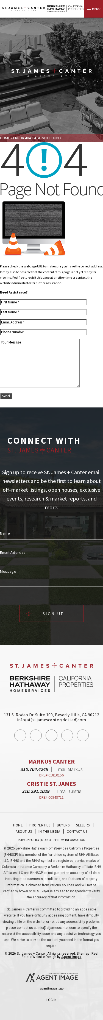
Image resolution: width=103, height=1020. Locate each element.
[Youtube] (67, 735)
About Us (24, 831)
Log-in (51, 1000)
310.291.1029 (35, 791)
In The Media (49, 831)
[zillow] (83, 735)
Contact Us (77, 831)
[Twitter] (51, 735)
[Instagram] (36, 735)
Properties (39, 825)
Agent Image (71, 957)
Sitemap (83, 953)
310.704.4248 (34, 769)
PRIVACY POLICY (28, 840)
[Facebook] (20, 735)
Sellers (83, 825)
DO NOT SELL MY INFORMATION (63, 840)
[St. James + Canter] (51, 73)
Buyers (63, 825)
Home (18, 825)
